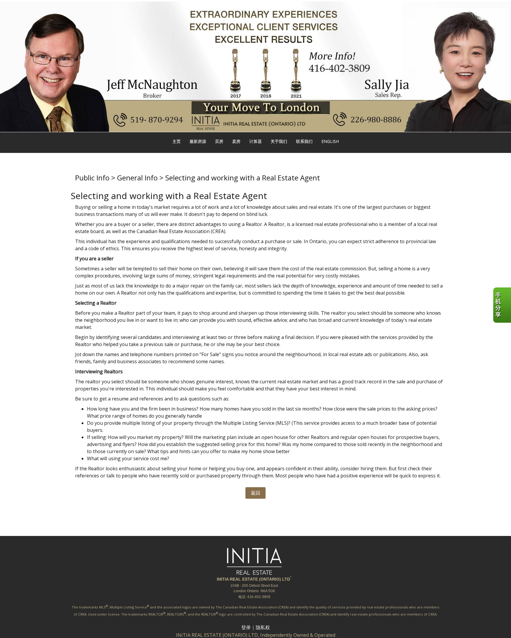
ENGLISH (330, 141)
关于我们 (279, 141)
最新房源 (198, 141)
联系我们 (304, 141)
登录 (246, 627)
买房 (219, 141)
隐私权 (263, 627)
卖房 (236, 141)
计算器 (255, 141)
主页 (176, 141)
